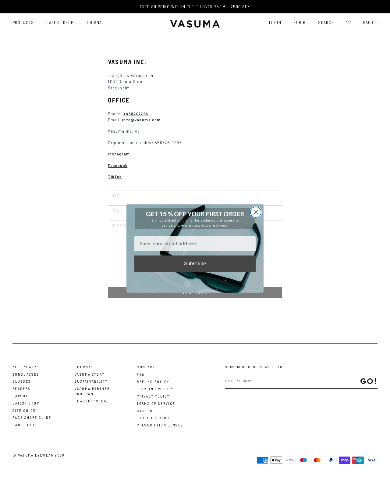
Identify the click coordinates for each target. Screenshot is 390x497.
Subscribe (195, 263)
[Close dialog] (255, 212)
